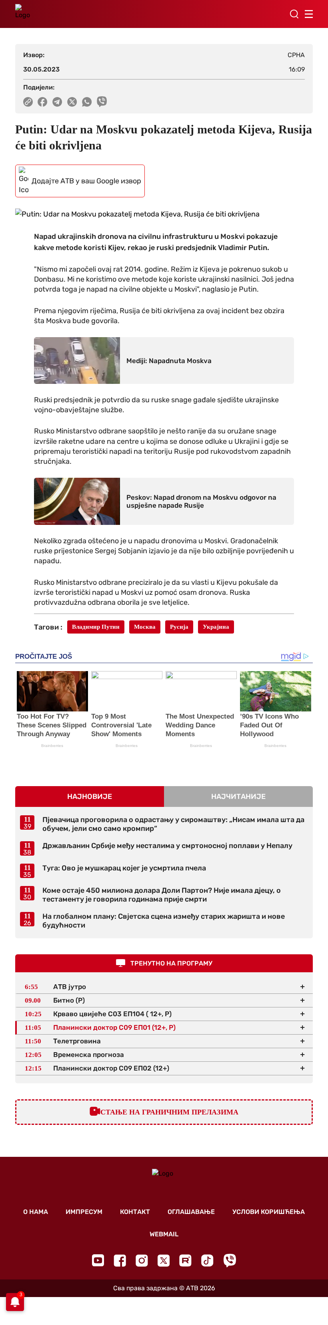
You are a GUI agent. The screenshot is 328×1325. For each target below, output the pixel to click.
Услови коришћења (268, 1212)
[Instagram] (142, 1260)
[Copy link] (28, 102)
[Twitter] (164, 1260)
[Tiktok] (207, 1260)
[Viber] (229, 1260)
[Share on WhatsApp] (87, 102)
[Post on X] (72, 102)
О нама (35, 1212)
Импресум (84, 1212)
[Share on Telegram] (57, 102)
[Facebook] (120, 1260)
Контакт (135, 1212)
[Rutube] (185, 1260)
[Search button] (294, 14)
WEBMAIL (164, 1234)
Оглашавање (191, 1212)
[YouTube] (98, 1260)
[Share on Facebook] (43, 102)
